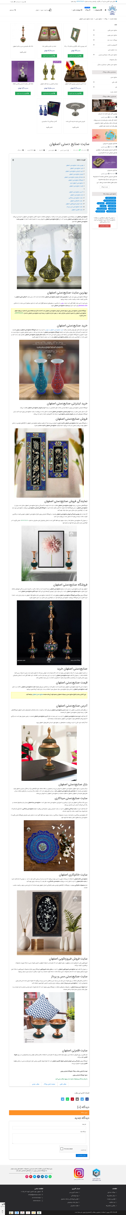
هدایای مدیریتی (112, 170)
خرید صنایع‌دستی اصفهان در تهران (54, 330)
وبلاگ (87, 9)
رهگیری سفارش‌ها (110, 1206)
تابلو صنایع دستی (100, 211)
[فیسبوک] (38, 1176)
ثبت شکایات (112, 1202)
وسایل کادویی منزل (111, 203)
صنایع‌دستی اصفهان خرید (76, 183)
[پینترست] (30, 1176)
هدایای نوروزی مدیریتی (110, 143)
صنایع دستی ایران (111, 211)
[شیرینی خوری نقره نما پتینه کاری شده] (75, 109)
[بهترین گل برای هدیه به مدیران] (104, 106)
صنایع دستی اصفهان (111, 198)
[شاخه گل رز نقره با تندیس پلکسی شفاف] (23, 71)
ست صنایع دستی (112, 50)
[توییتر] (34, 1176)
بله (90, 1)
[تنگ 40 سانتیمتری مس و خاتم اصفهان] (23, 34)
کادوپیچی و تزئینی (112, 45)
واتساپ (94, 1)
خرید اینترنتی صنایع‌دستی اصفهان (74, 171)
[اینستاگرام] (26, 1176)
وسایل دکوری (112, 209)
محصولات (96, 9)
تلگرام (98, 1)
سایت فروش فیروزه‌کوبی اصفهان (74, 204)
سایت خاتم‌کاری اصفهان (76, 201)
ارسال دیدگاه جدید (81, 1155)
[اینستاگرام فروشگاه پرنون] (78, 1174)
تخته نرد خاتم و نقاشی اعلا (49, 46)
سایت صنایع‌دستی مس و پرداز (74, 207)
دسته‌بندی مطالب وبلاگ (109, 72)
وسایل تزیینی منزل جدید (110, 200)
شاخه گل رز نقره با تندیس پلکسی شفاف (23, 84)
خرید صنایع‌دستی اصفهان (76, 168)
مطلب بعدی (35, 1084)
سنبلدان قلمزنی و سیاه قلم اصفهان (49, 84)
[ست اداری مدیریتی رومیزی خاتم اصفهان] (75, 71)
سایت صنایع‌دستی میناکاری (76, 198)
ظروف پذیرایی (112, 206)
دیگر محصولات (113, 60)
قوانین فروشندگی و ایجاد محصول (69, 1199)
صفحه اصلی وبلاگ (49, 1084)
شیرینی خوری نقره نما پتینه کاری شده (75, 122)
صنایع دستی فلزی (112, 30)
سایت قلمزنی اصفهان (77, 210)
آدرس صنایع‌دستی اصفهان (76, 192)
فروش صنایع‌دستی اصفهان (76, 174)
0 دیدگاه (20, 150)
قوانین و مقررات (111, 1199)
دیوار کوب (103, 206)
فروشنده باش (76, 10)
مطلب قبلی (63, 1084)
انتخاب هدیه (113, 92)
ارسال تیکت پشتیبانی (72, 1202)
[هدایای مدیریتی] (104, 162)
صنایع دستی (114, 77)
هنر (116, 87)
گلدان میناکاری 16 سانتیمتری (49, 122)
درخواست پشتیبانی (104, 226)
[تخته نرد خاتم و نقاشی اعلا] (49, 34)
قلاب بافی (114, 82)
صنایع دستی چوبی (112, 35)
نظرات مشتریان (74, 1206)
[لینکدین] (42, 1176)
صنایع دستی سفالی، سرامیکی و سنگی (107, 65)
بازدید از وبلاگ (104, 187)
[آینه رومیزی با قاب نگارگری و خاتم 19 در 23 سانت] (75, 34)
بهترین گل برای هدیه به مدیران (107, 114)
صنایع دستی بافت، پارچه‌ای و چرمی (108, 55)
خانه (115, 25)
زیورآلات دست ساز (112, 40)
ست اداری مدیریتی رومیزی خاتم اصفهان (75, 84)
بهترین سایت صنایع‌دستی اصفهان (74, 165)
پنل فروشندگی (74, 1196)
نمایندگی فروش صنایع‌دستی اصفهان (73, 177)
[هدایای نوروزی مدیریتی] (104, 135)
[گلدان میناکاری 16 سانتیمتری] (49, 109)
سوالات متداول (111, 1192)
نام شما (84, 1124)
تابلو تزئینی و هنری (102, 209)
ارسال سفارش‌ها (111, 1196)
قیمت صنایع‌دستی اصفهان (76, 186)
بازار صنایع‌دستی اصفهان (76, 195)
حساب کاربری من (73, 1192)
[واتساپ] (50, 1176)
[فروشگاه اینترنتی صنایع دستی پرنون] (112, 10)
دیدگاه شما (83, 1132)
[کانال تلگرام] (46, 1176)
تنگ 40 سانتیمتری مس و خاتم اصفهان (23, 46)
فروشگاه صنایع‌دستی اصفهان (75, 180)
